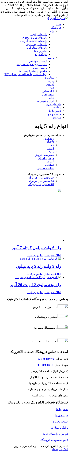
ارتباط (50, 161)
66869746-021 (46, 358)
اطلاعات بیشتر (52, 255)
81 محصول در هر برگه (41, 184)
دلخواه (50, 141)
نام (52, 144)
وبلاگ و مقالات (59, 427)
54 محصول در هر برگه (41, 180)
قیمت (50, 148)
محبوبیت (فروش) (44, 154)
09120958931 (45, 364)
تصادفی (49, 164)
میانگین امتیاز (46, 158)
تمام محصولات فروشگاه (54, 439)
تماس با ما (62, 409)
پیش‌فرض (48, 138)
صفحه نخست (60, 421)
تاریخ (51, 151)
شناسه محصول (45, 168)
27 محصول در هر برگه (41, 177)
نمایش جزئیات (35, 255)
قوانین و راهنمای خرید (55, 433)
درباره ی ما (61, 415)
